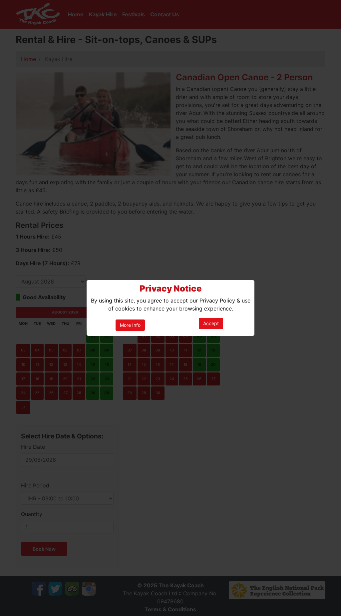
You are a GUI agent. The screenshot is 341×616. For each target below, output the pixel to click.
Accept (211, 323)
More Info (130, 325)
